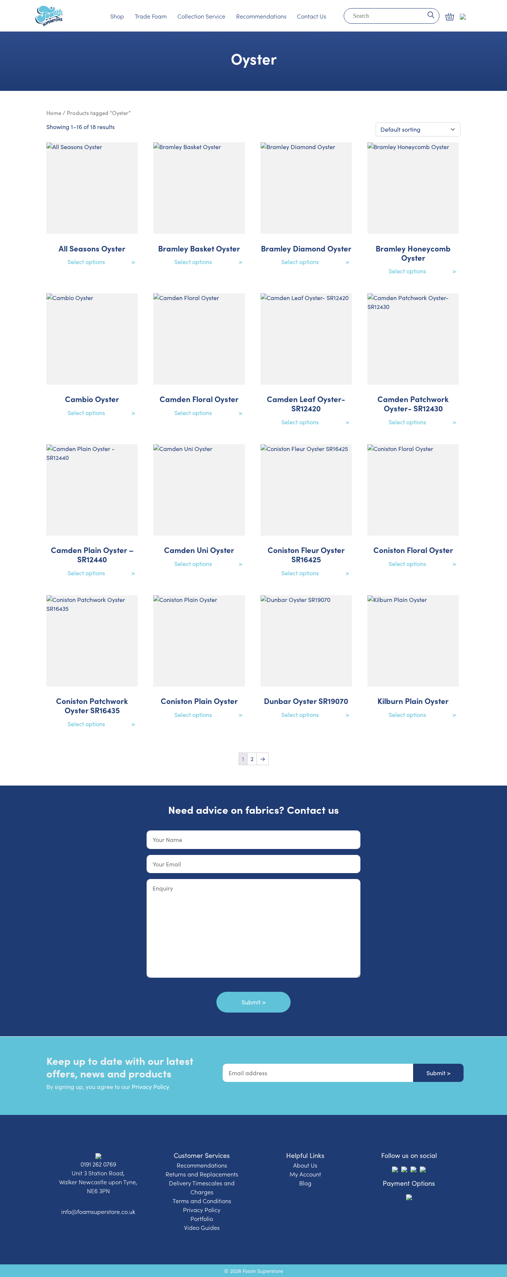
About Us (305, 1165)
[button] (449, 16)
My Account (305, 1174)
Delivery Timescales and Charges (202, 1187)
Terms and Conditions (202, 1201)
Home (53, 112)
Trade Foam (151, 16)
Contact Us (311, 16)
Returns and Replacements (202, 1174)
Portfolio (201, 1218)
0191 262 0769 (98, 1164)
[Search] (430, 14)
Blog (305, 1183)
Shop (117, 16)
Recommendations (261, 16)
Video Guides (202, 1227)
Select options (86, 262)
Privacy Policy (150, 1086)
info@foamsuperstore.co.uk (98, 1211)
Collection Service (201, 16)
